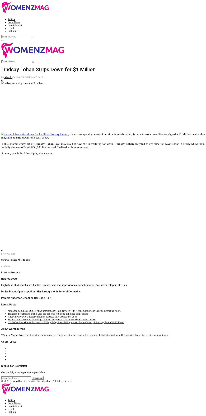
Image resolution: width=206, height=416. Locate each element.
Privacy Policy (15, 353)
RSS (10, 359)
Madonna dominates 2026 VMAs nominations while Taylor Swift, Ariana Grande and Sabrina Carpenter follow (64, 310)
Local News (14, 22)
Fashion (12, 31)
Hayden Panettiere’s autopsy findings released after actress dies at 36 (42, 316)
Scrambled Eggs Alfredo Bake (15, 260)
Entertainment (15, 25)
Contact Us (13, 350)
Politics (11, 19)
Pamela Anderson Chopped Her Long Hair (26, 298)
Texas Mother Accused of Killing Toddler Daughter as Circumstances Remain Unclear (52, 319)
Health (11, 28)
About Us (13, 348)
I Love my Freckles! (10, 272)
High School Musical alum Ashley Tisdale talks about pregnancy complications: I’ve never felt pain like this (64, 285)
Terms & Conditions (18, 356)
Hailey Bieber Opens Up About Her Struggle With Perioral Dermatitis (41, 291)
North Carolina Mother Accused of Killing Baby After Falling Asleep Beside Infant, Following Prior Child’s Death (66, 322)
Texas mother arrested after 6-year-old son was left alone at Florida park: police (48, 313)
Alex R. (8, 77)
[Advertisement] (97, 107)
